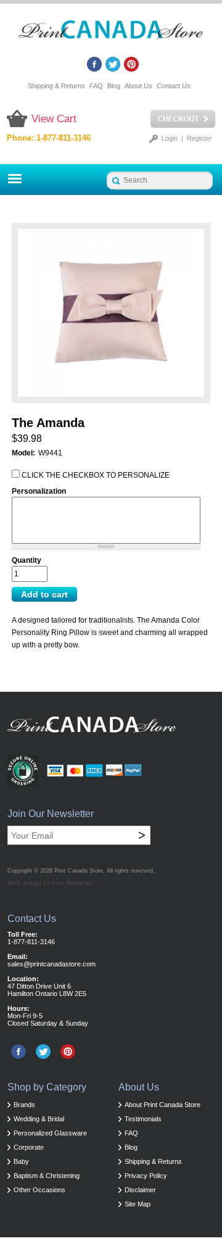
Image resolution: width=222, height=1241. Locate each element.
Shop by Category (46, 1087)
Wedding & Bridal (39, 1119)
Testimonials (143, 1119)
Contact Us (174, 85)
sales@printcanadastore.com (51, 964)
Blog (113, 85)
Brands (24, 1104)
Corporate (29, 1147)
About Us (138, 85)
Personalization (39, 491)
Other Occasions (39, 1189)
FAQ (96, 85)
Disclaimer (140, 1189)
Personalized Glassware (50, 1133)
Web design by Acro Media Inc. (51, 882)
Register (199, 138)
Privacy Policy (146, 1175)
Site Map (137, 1204)
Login (170, 138)
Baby (21, 1161)
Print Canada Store (78, 871)
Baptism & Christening (47, 1175)
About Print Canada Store (162, 1104)
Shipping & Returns (56, 85)
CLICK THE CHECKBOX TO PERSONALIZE (96, 475)
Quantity (26, 560)
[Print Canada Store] (111, 33)
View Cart (53, 119)
